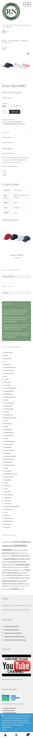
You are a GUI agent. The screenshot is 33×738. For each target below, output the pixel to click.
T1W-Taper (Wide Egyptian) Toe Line (15, 640)
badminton (17, 542)
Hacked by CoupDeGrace (11, 626)
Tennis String (7, 500)
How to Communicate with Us (13, 633)
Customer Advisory (9, 391)
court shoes (10, 558)
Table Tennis (7, 485)
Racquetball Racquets (10, 456)
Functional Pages (8, 409)
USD (8, 31)
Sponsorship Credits (9, 465)
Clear (19, 106)
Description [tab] (5, 132)
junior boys (5, 562)
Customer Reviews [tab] (7, 142)
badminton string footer (20, 556)
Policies (6, 438)
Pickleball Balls (8, 429)
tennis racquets (8, 580)
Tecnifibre (23, 578)
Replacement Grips (9, 459)
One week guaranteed (9, 712)
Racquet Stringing (9, 450)
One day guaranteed (9, 710)
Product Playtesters (9, 441)
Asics (5, 361)
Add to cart (14, 112)
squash (4, 573)
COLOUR (4, 103)
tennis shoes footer (21, 586)
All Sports (17, 207)
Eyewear (6, 400)
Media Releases (8, 423)
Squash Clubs (7, 471)
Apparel (6, 355)
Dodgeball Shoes (8, 394)
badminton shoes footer (21, 553)
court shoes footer (23, 559)
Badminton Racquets (10, 367)
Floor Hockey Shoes (9, 403)
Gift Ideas (6, 412)
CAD (4, 31)
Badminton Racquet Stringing (20, 550)
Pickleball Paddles (9, 432)
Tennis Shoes (7, 497)
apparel (4, 542)
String (5, 483)
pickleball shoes (23, 564)
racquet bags (21, 567)
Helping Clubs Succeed (10, 417)
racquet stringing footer (14, 570)
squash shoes (15, 578)
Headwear (19, 122)
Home (5, 40)
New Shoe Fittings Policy (11, 630)
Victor (5, 512)
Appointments (8, 358)
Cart (25, 733)
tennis (28, 578)
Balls (5, 376)
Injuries (6, 420)
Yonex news (21, 589)
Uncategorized (8, 509)
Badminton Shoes (9, 370)
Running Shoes (8, 462)
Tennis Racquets (8, 494)
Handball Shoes (8, 415)
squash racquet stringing (14, 575)
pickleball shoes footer (8, 567)
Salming (23, 570)
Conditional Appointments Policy (14, 636)
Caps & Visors (24, 40)
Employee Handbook (9, 397)
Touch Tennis (7, 503)
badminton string (6, 556)
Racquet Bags (8, 447)
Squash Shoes (8, 480)
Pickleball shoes (8, 435)
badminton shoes (8, 553)
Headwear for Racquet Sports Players (14, 124)
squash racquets (13, 573)
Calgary (6, 379)
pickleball (12, 562)
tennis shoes (13, 586)
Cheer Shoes (7, 382)
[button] (28, 53)
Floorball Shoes (8, 406)
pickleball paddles (21, 562)
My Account (5, 735)
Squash (6, 468)
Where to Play (7, 524)
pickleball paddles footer (9, 564)
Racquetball (7, 453)
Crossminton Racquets (10, 388)
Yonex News (7, 527)
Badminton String (9, 373)
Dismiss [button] (4, 729)
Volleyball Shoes (8, 518)
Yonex (15, 202)
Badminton (7, 364)
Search (16, 735)
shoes (27, 570)
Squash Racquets (9, 477)
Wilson (10, 589)
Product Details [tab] (6, 137)
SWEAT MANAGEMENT (13, 40)
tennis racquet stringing (14, 584)
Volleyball (6, 515)
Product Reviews (8, 444)
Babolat (11, 542)
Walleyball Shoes (8, 521)
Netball (6, 426)
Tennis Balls (7, 491)
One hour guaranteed (9, 708)
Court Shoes (7, 385)
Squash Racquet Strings (10, 474)
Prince (16, 567)
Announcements (8, 352)
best (3, 559)
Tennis (6, 488)
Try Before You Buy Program (11, 506)
